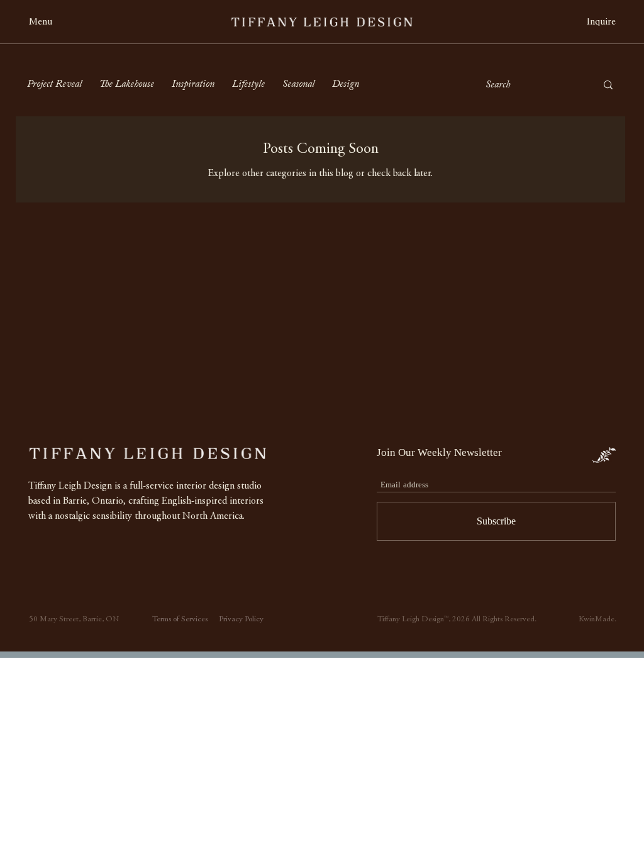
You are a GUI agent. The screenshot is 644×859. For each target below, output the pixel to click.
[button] (47, 22)
